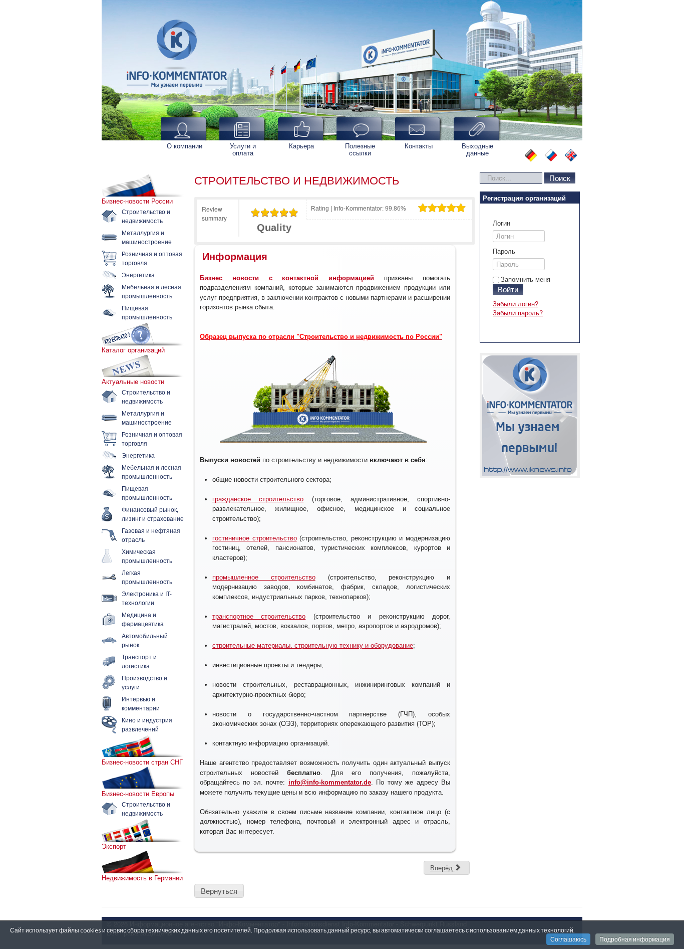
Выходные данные (477, 149)
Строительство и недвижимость (146, 216)
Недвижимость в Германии (142, 877)
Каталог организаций (133, 349)
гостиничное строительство (254, 538)
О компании (184, 145)
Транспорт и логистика (139, 661)
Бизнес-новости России (137, 201)
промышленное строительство (263, 577)
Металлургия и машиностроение (147, 237)
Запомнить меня (525, 279)
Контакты (419, 145)
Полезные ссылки (360, 149)
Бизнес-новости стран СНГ (142, 762)
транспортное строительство (258, 616)
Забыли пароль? (518, 312)
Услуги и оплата (243, 149)
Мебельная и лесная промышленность (151, 291)
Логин (501, 223)
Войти (508, 289)
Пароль (504, 251)
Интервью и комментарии (141, 703)
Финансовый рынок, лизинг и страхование (153, 513)
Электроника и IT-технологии (147, 598)
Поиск (559, 177)
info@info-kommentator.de (329, 782)
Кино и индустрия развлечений (147, 724)
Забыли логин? (515, 303)
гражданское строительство (257, 499)
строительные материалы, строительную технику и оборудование (312, 645)
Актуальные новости (133, 381)
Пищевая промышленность (147, 312)
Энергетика (138, 274)
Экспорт (114, 846)
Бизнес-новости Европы (138, 793)
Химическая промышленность (147, 555)
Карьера (301, 145)
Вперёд (442, 867)
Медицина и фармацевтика (143, 619)
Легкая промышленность (147, 577)
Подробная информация (634, 939)
